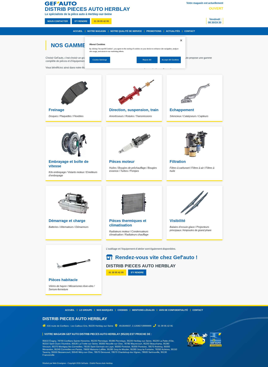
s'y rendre (80, 21)
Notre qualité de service (126, 31)
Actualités (173, 31)
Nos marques (105, 310)
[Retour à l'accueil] (62, 4)
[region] (135, 52)
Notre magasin (96, 31)
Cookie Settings (100, 60)
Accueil (78, 31)
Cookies (122, 310)
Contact (189, 31)
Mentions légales (143, 310)
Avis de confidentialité (173, 310)
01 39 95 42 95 (101, 21)
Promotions (153, 31)
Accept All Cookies (170, 60)
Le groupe (85, 310)
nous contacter (57, 21)
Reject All (147, 60)
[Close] (181, 40)
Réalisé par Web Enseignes (54, 363)
